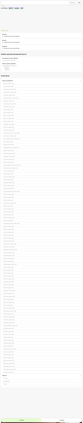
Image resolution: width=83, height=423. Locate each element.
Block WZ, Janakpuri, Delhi (8, 235)
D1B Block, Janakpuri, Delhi (8, 229)
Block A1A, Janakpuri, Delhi (8, 293)
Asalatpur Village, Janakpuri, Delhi (10, 264)
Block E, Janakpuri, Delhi (8, 141)
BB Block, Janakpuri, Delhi (8, 287)
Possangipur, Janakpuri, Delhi (9, 156)
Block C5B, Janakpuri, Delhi (8, 372)
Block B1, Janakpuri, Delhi (8, 121)
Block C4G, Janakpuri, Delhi (8, 357)
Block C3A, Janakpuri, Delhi (8, 83)
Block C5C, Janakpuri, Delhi (8, 354)
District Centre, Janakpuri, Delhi (9, 203)
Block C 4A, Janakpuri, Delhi (8, 302)
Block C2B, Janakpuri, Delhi (8, 226)
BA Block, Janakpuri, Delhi (8, 200)
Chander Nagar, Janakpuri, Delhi (9, 369)
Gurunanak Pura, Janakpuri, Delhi (9, 92)
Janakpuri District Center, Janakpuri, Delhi (11, 223)
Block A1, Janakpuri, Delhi (8, 346)
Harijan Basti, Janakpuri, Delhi (9, 290)
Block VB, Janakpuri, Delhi (8, 273)
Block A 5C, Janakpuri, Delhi (8, 284)
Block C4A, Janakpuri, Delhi (8, 238)
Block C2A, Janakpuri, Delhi (8, 162)
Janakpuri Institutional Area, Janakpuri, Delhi (12, 165)
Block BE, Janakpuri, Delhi (8, 261)
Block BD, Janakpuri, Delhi (8, 214)
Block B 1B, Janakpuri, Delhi (8, 343)
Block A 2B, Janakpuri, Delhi (8, 130)
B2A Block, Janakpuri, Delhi (8, 340)
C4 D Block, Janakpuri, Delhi (8, 319)
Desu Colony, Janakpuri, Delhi (9, 153)
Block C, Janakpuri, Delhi (8, 305)
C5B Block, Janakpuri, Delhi (8, 144)
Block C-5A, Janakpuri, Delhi (8, 252)
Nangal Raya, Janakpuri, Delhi (9, 95)
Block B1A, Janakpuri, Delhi (8, 331)
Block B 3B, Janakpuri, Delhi (8, 322)
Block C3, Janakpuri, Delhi (8, 299)
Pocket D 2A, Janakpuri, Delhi (9, 106)
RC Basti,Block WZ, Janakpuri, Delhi (10, 249)
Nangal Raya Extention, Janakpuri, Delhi (11, 147)
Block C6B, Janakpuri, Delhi (8, 328)
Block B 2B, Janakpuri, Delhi (8, 255)
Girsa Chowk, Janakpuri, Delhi (9, 296)
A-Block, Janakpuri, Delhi (8, 337)
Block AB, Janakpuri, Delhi (8, 112)
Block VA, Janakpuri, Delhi (8, 267)
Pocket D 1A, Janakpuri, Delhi (9, 246)
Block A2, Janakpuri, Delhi (8, 109)
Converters (5, 378)
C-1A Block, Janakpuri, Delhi (8, 188)
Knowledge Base (6, 381)
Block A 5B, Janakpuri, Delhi (8, 194)
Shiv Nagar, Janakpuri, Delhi (8, 182)
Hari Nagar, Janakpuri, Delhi (8, 334)
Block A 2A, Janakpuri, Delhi (8, 258)
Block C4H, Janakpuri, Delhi (8, 127)
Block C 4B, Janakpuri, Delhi (8, 118)
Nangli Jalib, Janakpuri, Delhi (8, 124)
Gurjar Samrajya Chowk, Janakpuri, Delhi (11, 191)
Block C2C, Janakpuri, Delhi (8, 232)
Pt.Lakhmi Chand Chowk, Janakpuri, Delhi (11, 133)
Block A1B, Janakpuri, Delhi (8, 197)
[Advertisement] (41, 20)
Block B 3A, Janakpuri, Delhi (8, 217)
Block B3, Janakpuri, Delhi (8, 179)
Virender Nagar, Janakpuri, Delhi (9, 89)
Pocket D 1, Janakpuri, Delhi (8, 185)
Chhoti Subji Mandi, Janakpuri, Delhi (10, 325)
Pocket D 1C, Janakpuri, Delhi (9, 176)
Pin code (5, 384)
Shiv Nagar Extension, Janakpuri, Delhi (10, 168)
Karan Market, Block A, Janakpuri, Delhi (10, 98)
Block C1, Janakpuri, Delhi (8, 211)
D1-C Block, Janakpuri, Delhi (8, 159)
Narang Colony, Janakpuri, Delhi (9, 311)
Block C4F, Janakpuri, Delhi (8, 276)
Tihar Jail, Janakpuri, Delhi (8, 86)
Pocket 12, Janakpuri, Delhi (8, 150)
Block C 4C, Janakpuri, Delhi (8, 308)
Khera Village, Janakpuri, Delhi (9, 366)
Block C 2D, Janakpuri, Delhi (8, 360)
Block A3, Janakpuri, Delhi (8, 115)
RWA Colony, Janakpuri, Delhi (9, 363)
